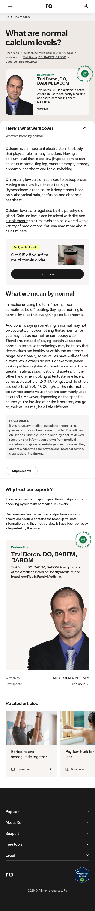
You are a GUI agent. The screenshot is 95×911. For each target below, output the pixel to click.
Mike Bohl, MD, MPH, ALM (71, 678)
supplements (16, 220)
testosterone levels (67, 376)
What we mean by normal (24, 136)
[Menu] (10, 6)
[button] (47, 19)
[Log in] (86, 6)
